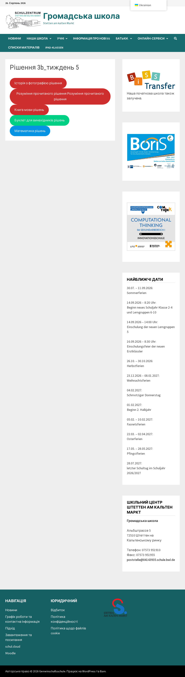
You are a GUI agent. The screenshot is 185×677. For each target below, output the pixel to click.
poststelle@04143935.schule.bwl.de (151, 560)
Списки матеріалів (24, 47)
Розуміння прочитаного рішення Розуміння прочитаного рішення (60, 96)
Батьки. (122, 38)
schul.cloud (12, 646)
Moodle (10, 653)
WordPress (89, 671)
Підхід (10, 628)
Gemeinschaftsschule (52, 671)
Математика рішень (30, 131)
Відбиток (58, 610)
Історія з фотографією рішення (38, 83)
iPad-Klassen (54, 47)
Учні (60, 38)
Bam (103, 671)
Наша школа (37, 38)
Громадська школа (81, 16)
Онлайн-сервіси (151, 38)
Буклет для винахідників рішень (39, 120)
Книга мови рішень (29, 110)
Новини (14, 38)
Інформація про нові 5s (91, 38)
